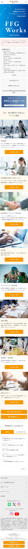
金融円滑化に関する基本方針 (17, 521)
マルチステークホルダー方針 (19, 526)
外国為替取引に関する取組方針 (17, 523)
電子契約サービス (14, 542)
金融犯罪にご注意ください (14, 85)
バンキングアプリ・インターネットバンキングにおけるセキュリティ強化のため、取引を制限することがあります (14, 42)
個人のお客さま (4, 478)
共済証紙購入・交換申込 (14, 546)
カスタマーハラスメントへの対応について (15, 519)
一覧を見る (14, 74)
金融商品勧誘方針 (8, 521)
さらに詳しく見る (14, 152)
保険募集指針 (8, 523)
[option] (14, 21)
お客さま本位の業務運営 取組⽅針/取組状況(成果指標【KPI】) (14, 91)
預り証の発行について (14, 80)
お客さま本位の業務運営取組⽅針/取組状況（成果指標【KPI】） (12, 518)
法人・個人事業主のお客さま (8, 482)
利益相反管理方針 (22, 522)
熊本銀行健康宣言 (10, 529)
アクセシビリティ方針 (15, 528)
